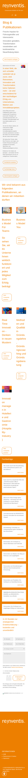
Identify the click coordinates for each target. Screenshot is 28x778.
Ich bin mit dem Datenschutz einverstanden (11, 672)
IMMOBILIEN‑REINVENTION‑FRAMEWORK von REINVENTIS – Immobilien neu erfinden (14, 594)
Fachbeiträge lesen (9, 169)
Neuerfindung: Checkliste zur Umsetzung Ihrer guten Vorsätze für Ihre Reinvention (13, 529)
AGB (4, 754)
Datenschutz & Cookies (9, 756)
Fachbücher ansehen (10, 162)
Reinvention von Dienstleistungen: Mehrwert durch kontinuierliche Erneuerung (13, 567)
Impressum (6, 758)
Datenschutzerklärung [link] (17, 667)
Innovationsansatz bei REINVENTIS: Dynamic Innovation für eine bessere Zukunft (14, 515)
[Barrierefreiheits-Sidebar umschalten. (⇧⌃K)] (4, 773)
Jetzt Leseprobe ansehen (6, 297)
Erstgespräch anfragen (19, 678)
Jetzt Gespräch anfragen (11, 59)
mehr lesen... (20, 472)
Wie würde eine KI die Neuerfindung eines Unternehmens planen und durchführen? (13, 467)
